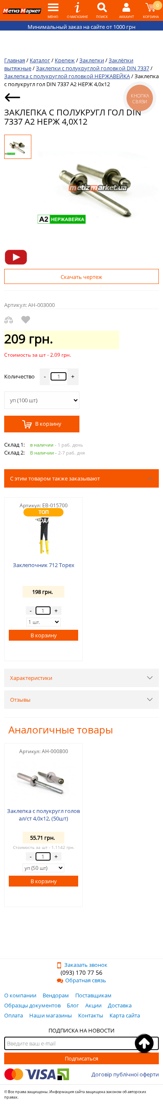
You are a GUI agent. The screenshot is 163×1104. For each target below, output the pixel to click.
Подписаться (81, 1058)
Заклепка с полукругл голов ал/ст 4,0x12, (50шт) (43, 814)
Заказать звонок (85, 965)
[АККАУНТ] (126, 10)
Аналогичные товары (60, 729)
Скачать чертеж (81, 277)
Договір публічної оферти (125, 1074)
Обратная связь (85, 980)
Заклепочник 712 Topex (43, 565)
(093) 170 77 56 (81, 972)
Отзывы (20, 699)
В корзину (47, 424)
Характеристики (31, 678)
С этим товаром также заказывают (55, 478)
